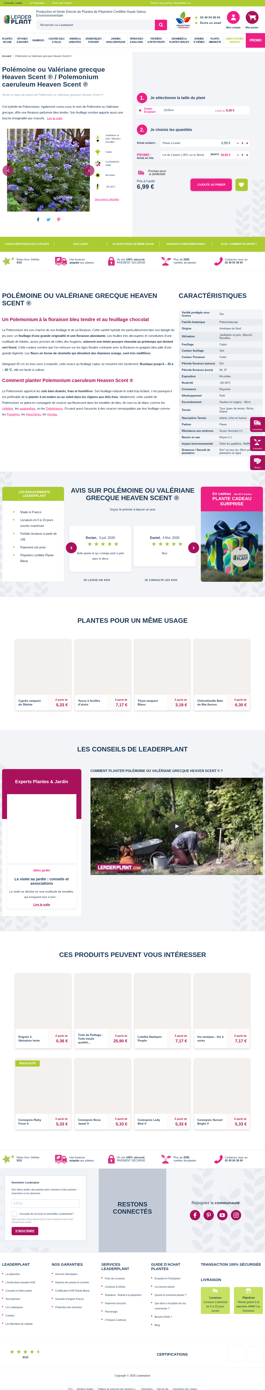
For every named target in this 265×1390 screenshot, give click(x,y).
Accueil (6, 56)
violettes (7, 408)
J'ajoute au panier (211, 184)
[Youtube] (222, 1215)
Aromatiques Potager (93, 40)
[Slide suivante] (88, 170)
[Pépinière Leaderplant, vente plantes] (20, 20)
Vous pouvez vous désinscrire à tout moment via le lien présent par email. (42, 1221)
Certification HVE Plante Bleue (72, 1290)
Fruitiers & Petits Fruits (156, 40)
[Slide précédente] (7, 170)
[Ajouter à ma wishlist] (241, 185)
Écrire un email (210, 22)
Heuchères (33, 414)
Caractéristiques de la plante (27, 244)
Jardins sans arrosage (115, 40)
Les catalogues (14, 1307)
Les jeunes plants (165, 1286)
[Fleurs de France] (183, 20)
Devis (257, 468)
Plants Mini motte (215, 40)
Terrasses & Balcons (136, 40)
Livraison (258, 429)
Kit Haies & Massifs (22, 40)
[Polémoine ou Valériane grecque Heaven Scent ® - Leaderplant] (48, 170)
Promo (255, 40)
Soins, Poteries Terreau (234, 40)
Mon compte (233, 27)
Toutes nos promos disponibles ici (170, 3)
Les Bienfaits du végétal (19, 1323)
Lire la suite (54, 118)
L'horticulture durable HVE (20, 1282)
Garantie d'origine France (69, 1299)
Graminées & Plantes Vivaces (179, 40)
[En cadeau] (232, 546)
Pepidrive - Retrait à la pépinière (123, 1295)
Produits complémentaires (186, 244)
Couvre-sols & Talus (56, 40)
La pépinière (13, 1274)
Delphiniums (54, 408)
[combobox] (95, 25)
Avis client (80, 244)
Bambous (38, 40)
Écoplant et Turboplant (167, 1278)
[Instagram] (236, 1215)
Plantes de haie (7, 40)
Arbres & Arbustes (75, 40)
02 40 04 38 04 (210, 17)
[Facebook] (195, 1215)
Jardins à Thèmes (199, 40)
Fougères (13, 414)
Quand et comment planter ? (171, 1295)
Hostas (52, 414)
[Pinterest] (209, 1215)
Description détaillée (107, 199)
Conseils (257, 449)
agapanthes (27, 408)
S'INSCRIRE (25, 1231)
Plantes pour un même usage (133, 244)
